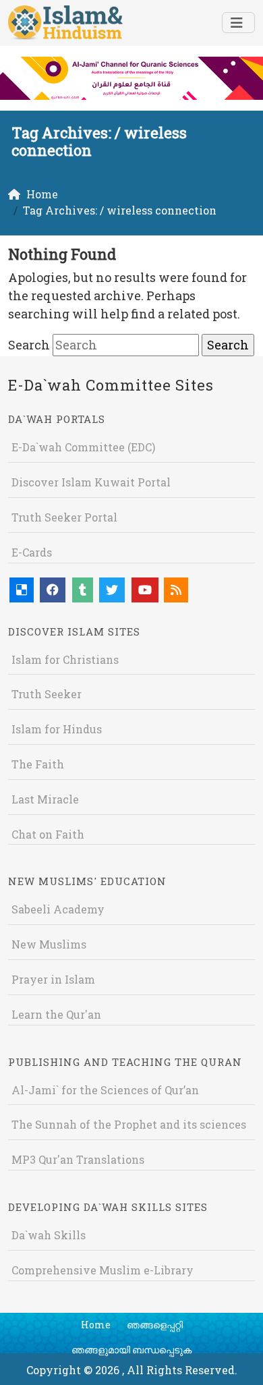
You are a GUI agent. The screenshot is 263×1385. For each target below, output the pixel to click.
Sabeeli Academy (58, 909)
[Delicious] (21, 589)
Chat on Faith (47, 834)
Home (96, 1324)
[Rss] (176, 589)
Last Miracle (45, 799)
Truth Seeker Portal (64, 517)
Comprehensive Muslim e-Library (102, 1270)
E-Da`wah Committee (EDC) (83, 447)
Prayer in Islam (53, 979)
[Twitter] (112, 589)
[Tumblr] (82, 589)
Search (29, 345)
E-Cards (31, 552)
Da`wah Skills (48, 1235)
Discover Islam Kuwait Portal (91, 482)
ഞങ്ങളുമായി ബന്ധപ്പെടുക (131, 1349)
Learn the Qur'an (56, 1014)
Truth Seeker (46, 694)
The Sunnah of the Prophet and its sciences (128, 1124)
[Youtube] (145, 589)
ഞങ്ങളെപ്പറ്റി (155, 1324)
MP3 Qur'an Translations (77, 1159)
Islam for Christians (65, 659)
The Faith (37, 764)
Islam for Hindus (56, 729)
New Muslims (48, 944)
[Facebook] (52, 589)
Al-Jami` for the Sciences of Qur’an (105, 1090)
